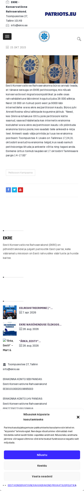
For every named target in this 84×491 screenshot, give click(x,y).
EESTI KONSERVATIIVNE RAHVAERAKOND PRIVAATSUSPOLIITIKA (42, 485)
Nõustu (42, 455)
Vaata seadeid (42, 476)
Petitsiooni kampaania (20, 172)
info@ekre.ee (19, 25)
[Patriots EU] (60, 13)
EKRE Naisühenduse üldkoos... (40, 324)
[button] (78, 417)
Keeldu (42, 465)
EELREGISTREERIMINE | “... (36, 308)
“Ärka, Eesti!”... (30, 341)
